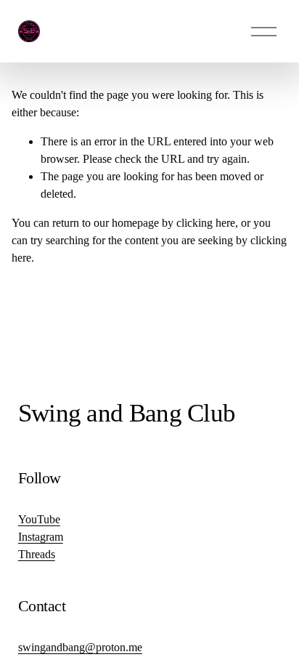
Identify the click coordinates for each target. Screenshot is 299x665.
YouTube (39, 519)
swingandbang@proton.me (80, 647)
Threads (36, 554)
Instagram (40, 537)
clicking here (205, 223)
